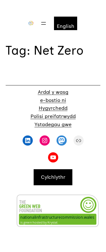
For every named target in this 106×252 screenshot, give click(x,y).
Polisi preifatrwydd (53, 116)
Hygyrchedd (53, 108)
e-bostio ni (53, 100)
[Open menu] (43, 23)
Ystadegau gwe (53, 124)
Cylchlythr (53, 177)
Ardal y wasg (53, 92)
